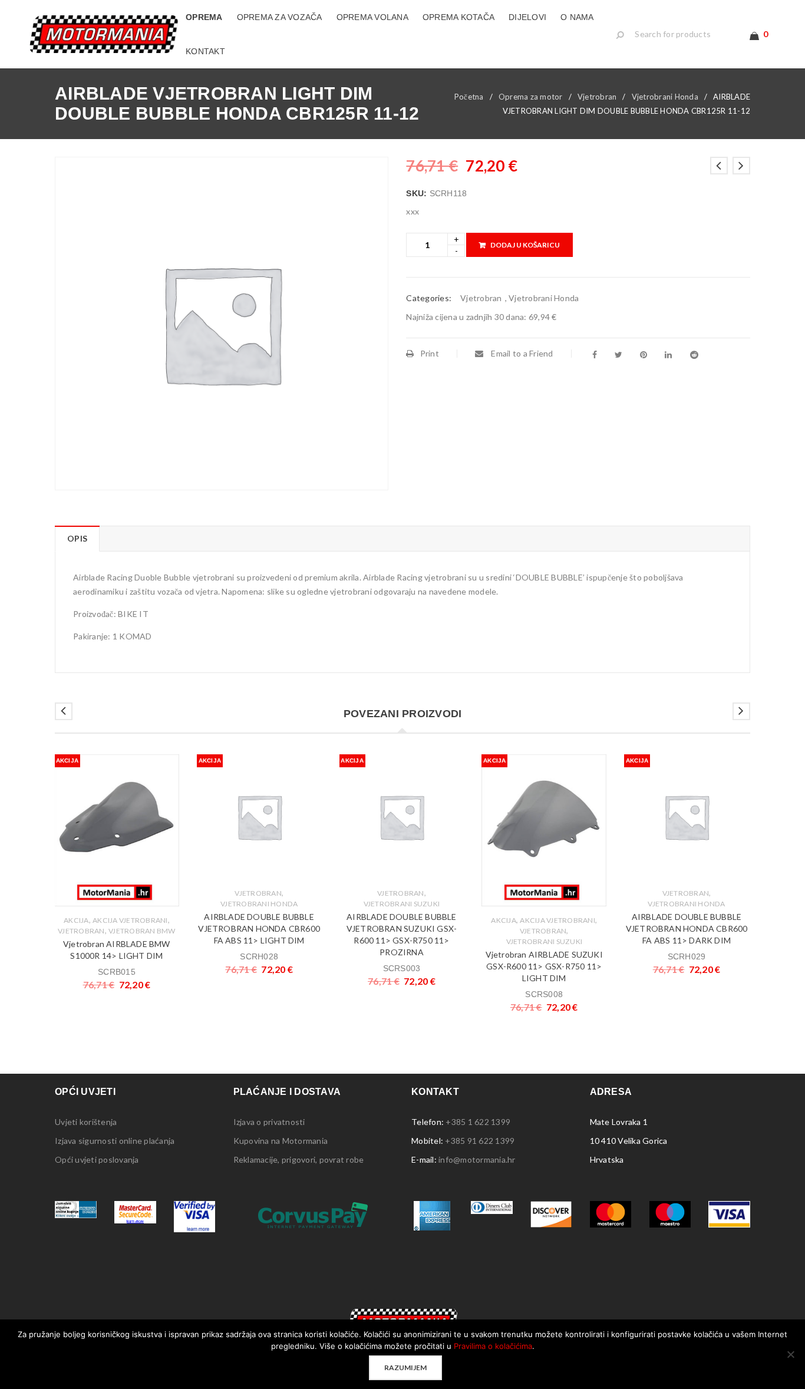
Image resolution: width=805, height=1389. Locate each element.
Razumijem (405, 1367)
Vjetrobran (597, 96)
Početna (469, 96)
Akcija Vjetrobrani (130, 920)
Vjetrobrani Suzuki (402, 903)
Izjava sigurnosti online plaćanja (114, 1141)
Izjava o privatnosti (269, 1122)
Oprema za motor (531, 96)
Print (429, 353)
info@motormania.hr (477, 1159)
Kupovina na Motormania (280, 1141)
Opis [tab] (77, 538)
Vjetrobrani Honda (665, 96)
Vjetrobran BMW (142, 930)
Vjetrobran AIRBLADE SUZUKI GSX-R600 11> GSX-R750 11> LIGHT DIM (544, 966)
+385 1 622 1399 (478, 1122)
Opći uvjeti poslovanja (97, 1159)
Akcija (76, 920)
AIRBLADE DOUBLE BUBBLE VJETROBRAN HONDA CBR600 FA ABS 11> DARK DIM (687, 928)
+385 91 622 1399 (479, 1141)
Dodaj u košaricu (525, 244)
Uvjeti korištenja (86, 1122)
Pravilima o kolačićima (493, 1346)
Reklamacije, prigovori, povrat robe (298, 1159)
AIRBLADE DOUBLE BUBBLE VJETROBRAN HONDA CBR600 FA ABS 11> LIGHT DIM (259, 928)
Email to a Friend (521, 353)
